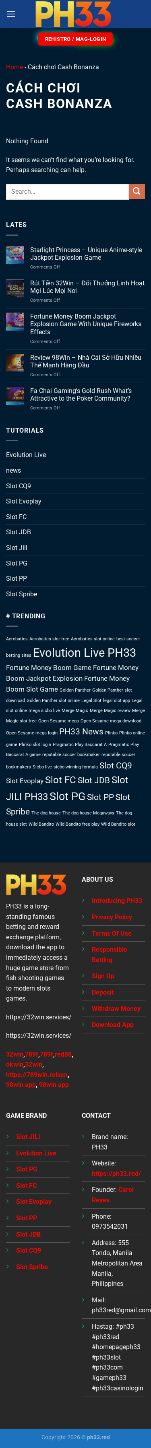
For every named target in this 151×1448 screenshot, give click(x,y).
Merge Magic (75, 710)
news (13, 470)
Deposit (103, 992)
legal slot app (116, 700)
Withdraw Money (116, 1009)
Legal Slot (91, 700)
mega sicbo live (44, 710)
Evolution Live (26, 455)
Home (14, 67)
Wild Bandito (41, 824)
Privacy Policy (112, 917)
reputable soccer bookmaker (71, 754)
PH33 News (81, 731)
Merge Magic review (110, 710)
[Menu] (11, 14)
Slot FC (16, 517)
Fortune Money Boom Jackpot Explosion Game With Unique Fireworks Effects (85, 324)
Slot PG (16, 563)
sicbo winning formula (76, 767)
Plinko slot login (35, 744)
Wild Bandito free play (77, 824)
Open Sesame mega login (32, 733)
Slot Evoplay (23, 501)
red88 (63, 1054)
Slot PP (16, 578)
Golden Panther (75, 690)
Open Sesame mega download (111, 721)
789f (31, 1054)
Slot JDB (18, 532)
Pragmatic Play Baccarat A (80, 744)
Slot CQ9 (18, 486)
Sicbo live (42, 767)
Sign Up (103, 976)
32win (33, 1064)
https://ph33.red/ (116, 1173)
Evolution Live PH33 (84, 653)
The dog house (46, 813)
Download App (113, 1025)
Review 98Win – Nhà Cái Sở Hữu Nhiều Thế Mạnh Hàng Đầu (85, 361)
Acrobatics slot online (93, 639)
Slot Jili (16, 548)
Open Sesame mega (58, 721)
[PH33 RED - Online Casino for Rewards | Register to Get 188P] (75, 14)
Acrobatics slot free (49, 639)
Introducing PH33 (117, 900)
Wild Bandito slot (118, 824)
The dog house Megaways (88, 813)
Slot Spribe (21, 594)
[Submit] (137, 191)
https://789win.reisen (37, 1075)
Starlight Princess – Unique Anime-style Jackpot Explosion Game (86, 253)
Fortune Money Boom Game (48, 668)
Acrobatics (17, 639)
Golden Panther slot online (53, 700)
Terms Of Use (112, 933)
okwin (14, 1064)
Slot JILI (28, 1137)
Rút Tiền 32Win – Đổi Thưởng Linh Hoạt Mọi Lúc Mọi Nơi (87, 287)
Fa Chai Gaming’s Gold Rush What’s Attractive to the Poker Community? (81, 394)
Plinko (111, 733)
